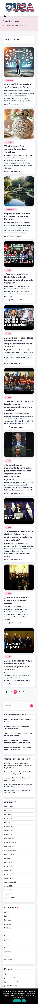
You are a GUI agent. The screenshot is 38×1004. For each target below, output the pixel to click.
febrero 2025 (9, 870)
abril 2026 (8, 822)
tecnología (8, 960)
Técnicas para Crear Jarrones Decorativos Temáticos (15, 149)
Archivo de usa (13, 25)
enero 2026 (8, 834)
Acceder (10, 974)
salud (6, 944)
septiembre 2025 (10, 850)
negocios (9, 142)
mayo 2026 (8, 818)
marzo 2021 (8, 886)
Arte (5, 912)
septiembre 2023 (10, 882)
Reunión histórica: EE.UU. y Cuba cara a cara (18, 720)
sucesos (7, 956)
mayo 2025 (8, 866)
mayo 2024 (8, 874)
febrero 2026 (9, 830)
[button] (6, 692)
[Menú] (5, 15)
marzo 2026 (8, 826)
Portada (5, 25)
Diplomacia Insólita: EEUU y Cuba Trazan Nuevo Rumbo (16, 727)
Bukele (8, 270)
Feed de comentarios (14, 982)
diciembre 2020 (9, 898)
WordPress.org (12, 986)
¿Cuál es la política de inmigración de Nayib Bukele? (15, 600)
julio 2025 (7, 858)
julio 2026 (7, 810)
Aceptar (17, 1001)
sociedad (9, 80)
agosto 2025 (9, 854)
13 (31, 692)
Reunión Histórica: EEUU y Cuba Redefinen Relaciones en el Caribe (17, 741)
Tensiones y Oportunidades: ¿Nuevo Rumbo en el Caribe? (18, 734)
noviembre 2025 (10, 842)
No (24, 1001)
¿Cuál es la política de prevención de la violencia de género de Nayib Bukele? (18, 766)
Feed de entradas (13, 978)
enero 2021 (8, 894)
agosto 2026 (9, 806)
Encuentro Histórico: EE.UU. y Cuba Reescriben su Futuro (17, 748)
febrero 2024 (9, 878)
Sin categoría (11, 209)
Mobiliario (7, 928)
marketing (7, 924)
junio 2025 (8, 862)
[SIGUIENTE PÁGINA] (19, 696)
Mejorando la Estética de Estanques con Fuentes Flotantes (17, 216)
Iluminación (8, 920)
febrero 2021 (8, 890)
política (7, 940)
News (6, 936)
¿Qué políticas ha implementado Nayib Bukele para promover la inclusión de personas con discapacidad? (18, 471)
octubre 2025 (9, 846)
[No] (35, 996)
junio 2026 (8, 814)
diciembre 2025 (9, 838)
